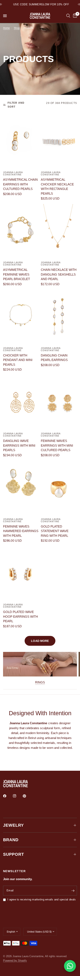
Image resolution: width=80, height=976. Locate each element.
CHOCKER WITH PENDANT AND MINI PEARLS (17, 360)
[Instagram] (17, 795)
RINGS (40, 682)
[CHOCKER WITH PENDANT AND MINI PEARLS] (21, 317)
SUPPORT (13, 854)
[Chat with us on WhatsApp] (70, 966)
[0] (74, 16)
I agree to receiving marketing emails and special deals (41, 899)
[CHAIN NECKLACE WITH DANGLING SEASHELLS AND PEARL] (59, 231)
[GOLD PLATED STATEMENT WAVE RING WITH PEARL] (59, 488)
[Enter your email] (73, 890)
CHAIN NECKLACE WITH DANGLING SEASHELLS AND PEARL (59, 274)
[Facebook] (7, 795)
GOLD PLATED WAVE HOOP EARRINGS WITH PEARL (20, 616)
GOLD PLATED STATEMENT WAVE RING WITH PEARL (55, 531)
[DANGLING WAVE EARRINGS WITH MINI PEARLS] (21, 402)
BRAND (10, 840)
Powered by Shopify (15, 960)
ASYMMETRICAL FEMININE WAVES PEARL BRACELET (16, 274)
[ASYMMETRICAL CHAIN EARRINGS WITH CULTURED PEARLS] (21, 141)
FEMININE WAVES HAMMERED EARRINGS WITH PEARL (20, 531)
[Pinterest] (27, 795)
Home (6, 28)
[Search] (68, 16)
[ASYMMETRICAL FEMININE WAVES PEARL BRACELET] (21, 231)
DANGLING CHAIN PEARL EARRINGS (54, 358)
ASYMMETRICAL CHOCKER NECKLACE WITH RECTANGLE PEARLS (57, 186)
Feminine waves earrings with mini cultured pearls (57, 445)
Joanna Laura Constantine (13, 173)
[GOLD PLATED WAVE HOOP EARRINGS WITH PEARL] (21, 573)
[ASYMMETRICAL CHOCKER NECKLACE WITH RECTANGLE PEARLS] (59, 141)
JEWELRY (13, 825)
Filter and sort (16, 104)
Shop (17, 28)
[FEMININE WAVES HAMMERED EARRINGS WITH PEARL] (21, 488)
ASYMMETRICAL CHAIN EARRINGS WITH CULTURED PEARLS (20, 184)
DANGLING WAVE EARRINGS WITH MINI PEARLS (19, 445)
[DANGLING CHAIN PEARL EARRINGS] (59, 317)
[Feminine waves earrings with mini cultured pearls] (59, 402)
